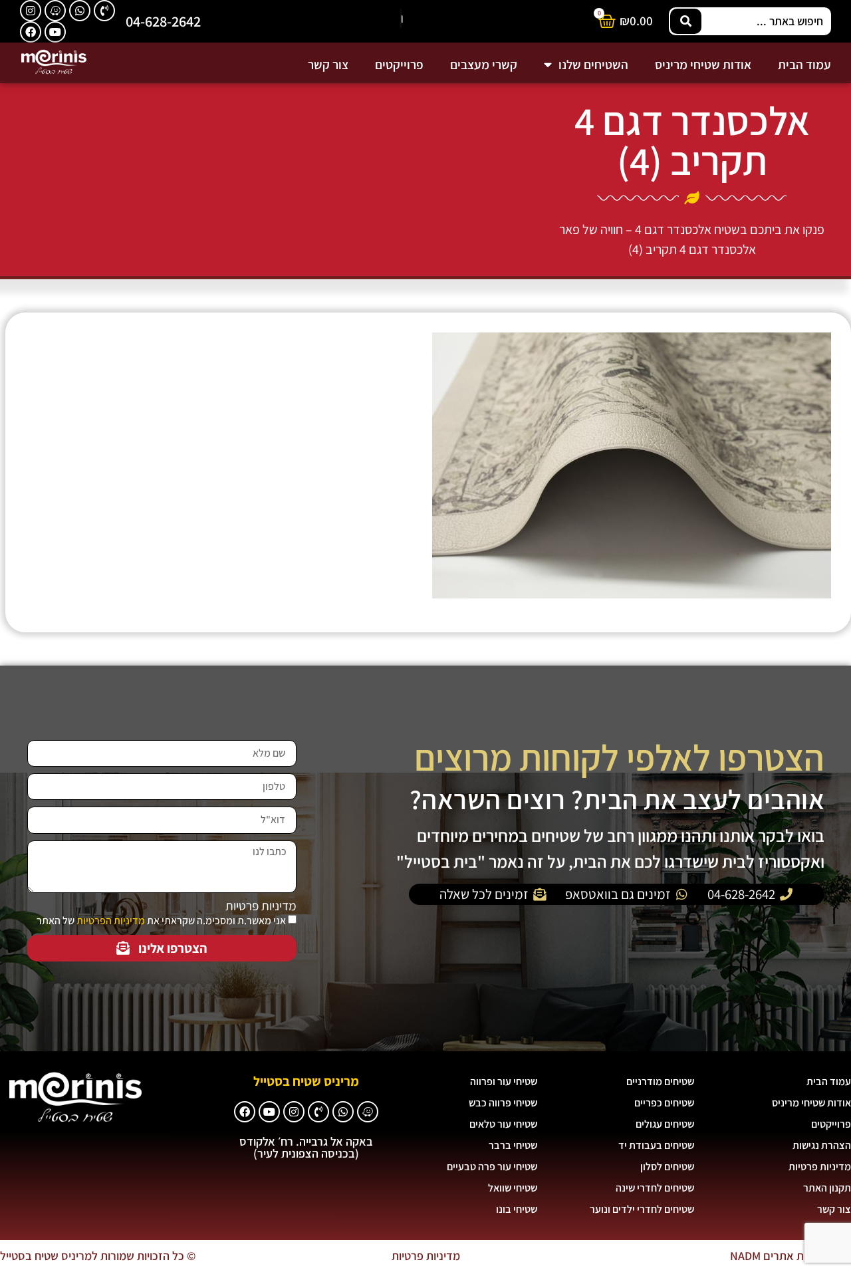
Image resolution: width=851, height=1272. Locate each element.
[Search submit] (685, 21)
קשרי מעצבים (483, 64)
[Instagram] (30, 10)
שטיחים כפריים (664, 1103)
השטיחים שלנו (593, 64)
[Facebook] (30, 32)
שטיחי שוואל (512, 1188)
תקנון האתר (827, 1188)
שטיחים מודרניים (660, 1081)
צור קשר (328, 64)
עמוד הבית (804, 64)
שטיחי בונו (516, 1209)
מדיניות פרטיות (261, 906)
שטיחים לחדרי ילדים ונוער (642, 1209)
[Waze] (55, 10)
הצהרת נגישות (821, 1145)
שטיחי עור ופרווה (503, 1081)
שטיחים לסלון (667, 1167)
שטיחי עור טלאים (503, 1124)
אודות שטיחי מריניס (703, 64)
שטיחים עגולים (665, 1124)
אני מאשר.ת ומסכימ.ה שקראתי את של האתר (161, 921)
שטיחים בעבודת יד (656, 1145)
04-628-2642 (163, 21)
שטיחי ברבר (513, 1145)
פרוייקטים (399, 64)
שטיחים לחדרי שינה (655, 1188)
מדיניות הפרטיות (110, 921)
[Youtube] (55, 32)
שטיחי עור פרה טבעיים (492, 1167)
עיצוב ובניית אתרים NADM (790, 1255)
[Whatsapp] (79, 10)
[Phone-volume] (104, 10)
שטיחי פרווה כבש (503, 1103)
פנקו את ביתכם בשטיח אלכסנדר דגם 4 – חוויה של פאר (691, 229)
